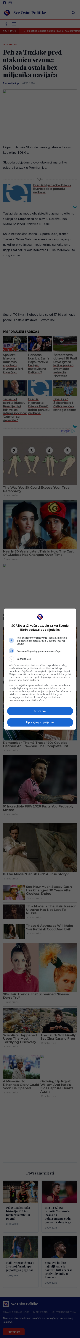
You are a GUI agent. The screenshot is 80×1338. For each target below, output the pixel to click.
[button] (40, 659)
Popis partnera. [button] (31, 680)
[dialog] (40, 669)
